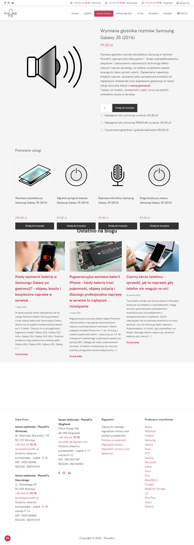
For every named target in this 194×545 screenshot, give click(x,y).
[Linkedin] (13, 3)
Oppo (148, 502)
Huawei (149, 435)
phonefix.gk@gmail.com (73, 442)
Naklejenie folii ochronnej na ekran (131, 115)
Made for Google (155, 488)
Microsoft (150, 462)
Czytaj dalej (21, 354)
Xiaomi (149, 444)
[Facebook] (6, 3)
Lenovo (149, 458)
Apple (148, 427)
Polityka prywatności (114, 440)
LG (146, 493)
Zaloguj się (184, 3)
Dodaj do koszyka (124, 107)
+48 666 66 (25, 444)
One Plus (150, 497)
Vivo (147, 475)
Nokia (148, 466)
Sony (148, 471)
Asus (147, 449)
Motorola (150, 431)
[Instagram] (9, 3)
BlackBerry (151, 480)
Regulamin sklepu (112, 444)
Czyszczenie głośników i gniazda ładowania (136, 130)
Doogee (149, 484)
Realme (149, 506)
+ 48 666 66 (81, 3)
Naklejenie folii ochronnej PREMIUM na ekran (137, 122)
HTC (147, 453)
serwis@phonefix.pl (27, 449)
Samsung (150, 440)
